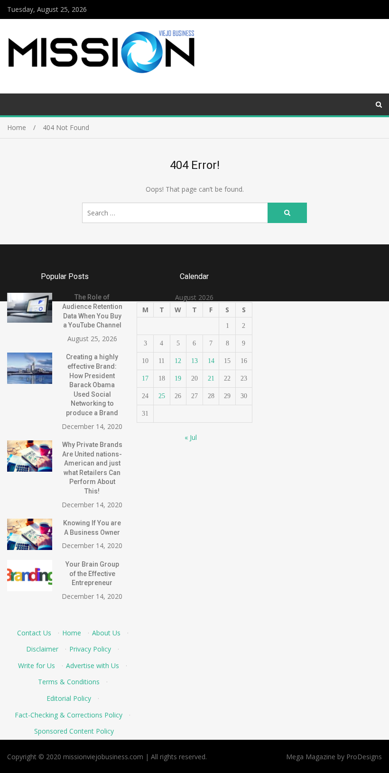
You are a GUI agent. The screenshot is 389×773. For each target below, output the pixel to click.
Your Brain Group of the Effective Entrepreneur (92, 573)
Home (71, 632)
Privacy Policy (90, 648)
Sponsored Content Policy (74, 731)
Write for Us (36, 665)
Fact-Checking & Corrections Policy (68, 714)
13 (194, 360)
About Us (106, 632)
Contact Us (34, 632)
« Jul (191, 437)
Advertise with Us (92, 665)
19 (178, 378)
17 (145, 378)
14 (211, 360)
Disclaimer (42, 648)
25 (161, 396)
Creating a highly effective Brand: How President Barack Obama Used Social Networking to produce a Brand (92, 385)
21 (211, 378)
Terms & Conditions (69, 681)
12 (178, 360)
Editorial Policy (68, 698)
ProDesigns (364, 756)
